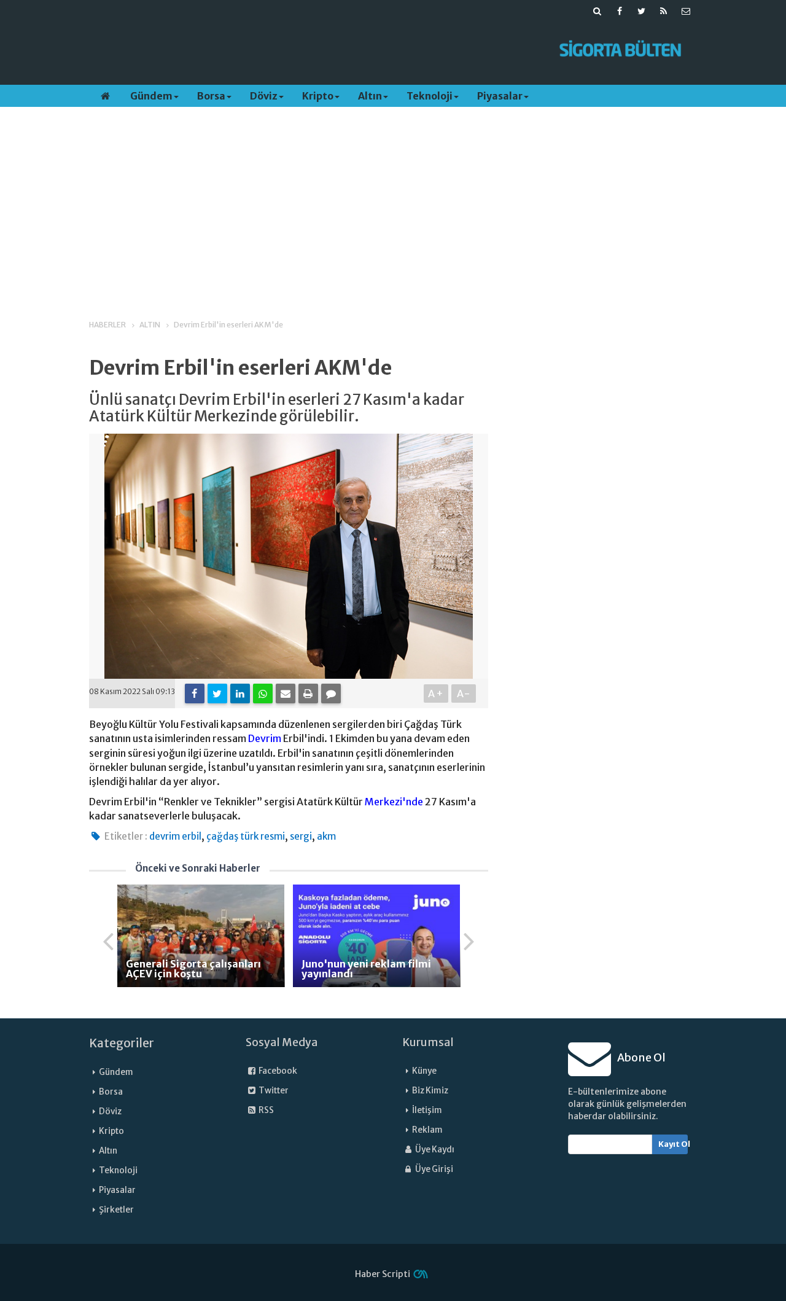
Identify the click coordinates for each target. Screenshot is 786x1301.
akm (326, 836)
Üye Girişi (433, 1169)
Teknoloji (430, 96)
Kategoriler (121, 1043)
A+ (436, 693)
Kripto (317, 96)
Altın (370, 96)
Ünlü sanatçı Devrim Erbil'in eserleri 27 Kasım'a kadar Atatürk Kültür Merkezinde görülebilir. (276, 408)
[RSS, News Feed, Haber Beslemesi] (664, 11)
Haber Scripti (382, 1274)
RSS (265, 1110)
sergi (301, 836)
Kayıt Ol (673, 1144)
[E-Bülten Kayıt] (686, 11)
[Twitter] (217, 693)
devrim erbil (175, 836)
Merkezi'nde (394, 801)
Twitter (273, 1090)
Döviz (264, 96)
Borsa (211, 96)
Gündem (151, 96)
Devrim (264, 738)
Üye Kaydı (434, 1149)
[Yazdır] (308, 693)
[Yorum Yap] (331, 693)
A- (464, 693)
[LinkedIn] (240, 693)
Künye (424, 1071)
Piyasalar (500, 96)
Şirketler (116, 1210)
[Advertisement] (315, 49)
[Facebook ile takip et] (620, 11)
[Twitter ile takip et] (642, 11)
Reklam (427, 1130)
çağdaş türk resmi (245, 836)
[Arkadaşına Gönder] (285, 693)
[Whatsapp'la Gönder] (263, 693)
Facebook (277, 1071)
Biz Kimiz (430, 1090)
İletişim (427, 1110)
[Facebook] (194, 693)
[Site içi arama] (597, 11)
